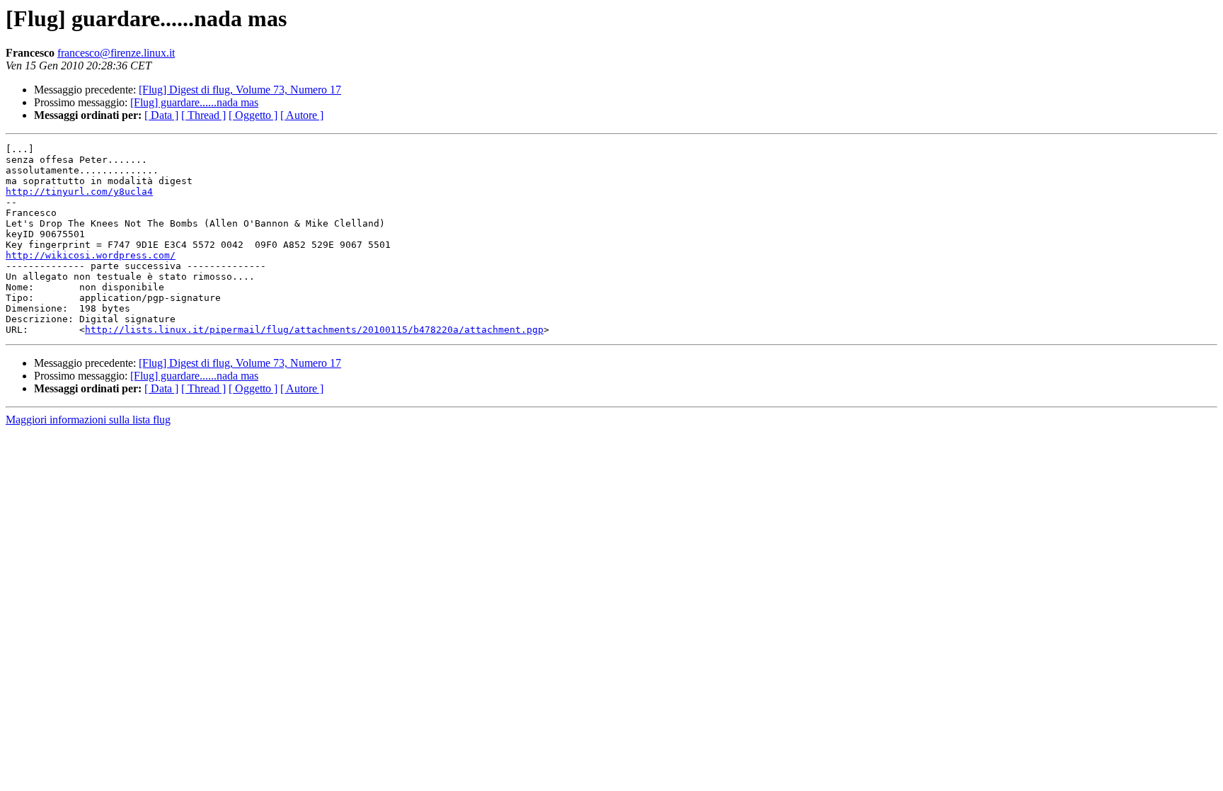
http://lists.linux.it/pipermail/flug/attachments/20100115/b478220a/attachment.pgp (314, 329)
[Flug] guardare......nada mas (194, 102)
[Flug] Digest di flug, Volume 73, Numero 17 (240, 90)
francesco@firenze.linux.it (116, 53)
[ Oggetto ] (253, 115)
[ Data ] (161, 115)
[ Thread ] (203, 115)
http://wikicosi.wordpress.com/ (91, 255)
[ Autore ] (301, 115)
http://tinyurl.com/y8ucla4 (79, 191)
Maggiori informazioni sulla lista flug (88, 420)
